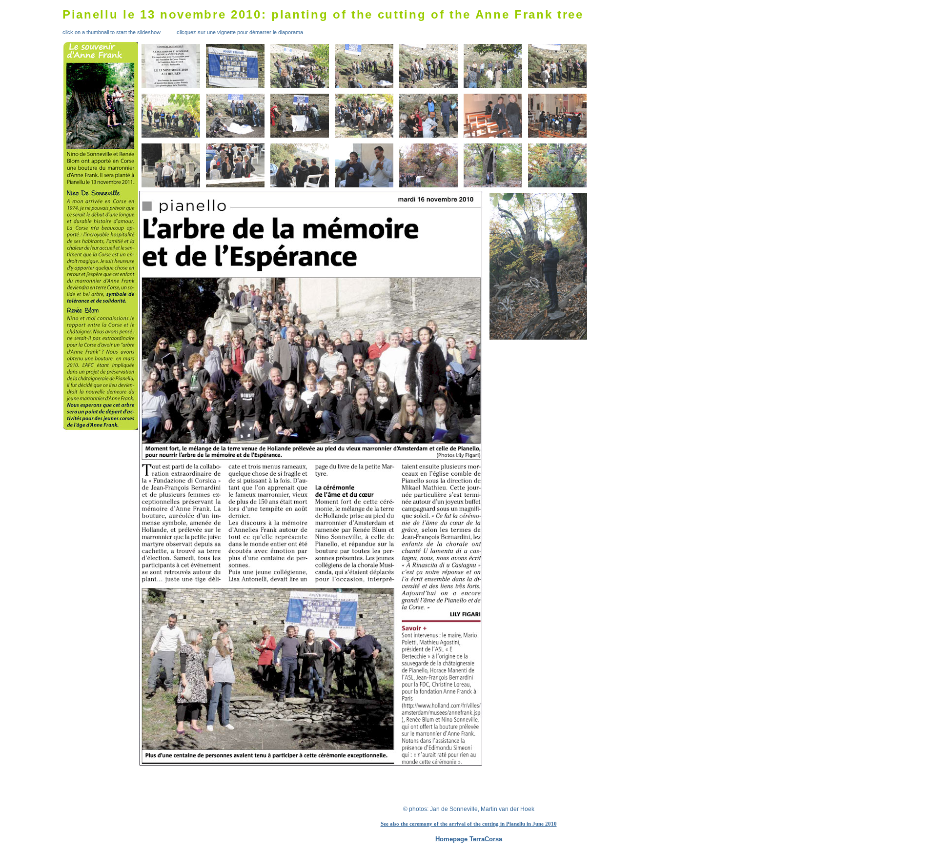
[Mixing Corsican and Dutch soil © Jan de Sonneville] (364, 116)
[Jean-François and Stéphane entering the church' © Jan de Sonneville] (493, 116)
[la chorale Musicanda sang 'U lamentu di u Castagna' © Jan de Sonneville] (557, 116)
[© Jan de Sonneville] (557, 66)
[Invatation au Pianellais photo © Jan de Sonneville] (171, 66)
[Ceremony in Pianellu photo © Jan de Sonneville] (299, 66)
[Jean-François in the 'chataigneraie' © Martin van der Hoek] (518, 266)
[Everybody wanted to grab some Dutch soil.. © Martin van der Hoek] (428, 116)
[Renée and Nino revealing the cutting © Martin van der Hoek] (235, 116)
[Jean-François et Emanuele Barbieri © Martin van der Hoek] (364, 165)
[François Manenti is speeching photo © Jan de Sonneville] (493, 66)
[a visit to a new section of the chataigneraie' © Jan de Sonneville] (428, 165)
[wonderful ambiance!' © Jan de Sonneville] (171, 165)
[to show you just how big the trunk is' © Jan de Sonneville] (493, 165)
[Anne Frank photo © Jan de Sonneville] (235, 66)
